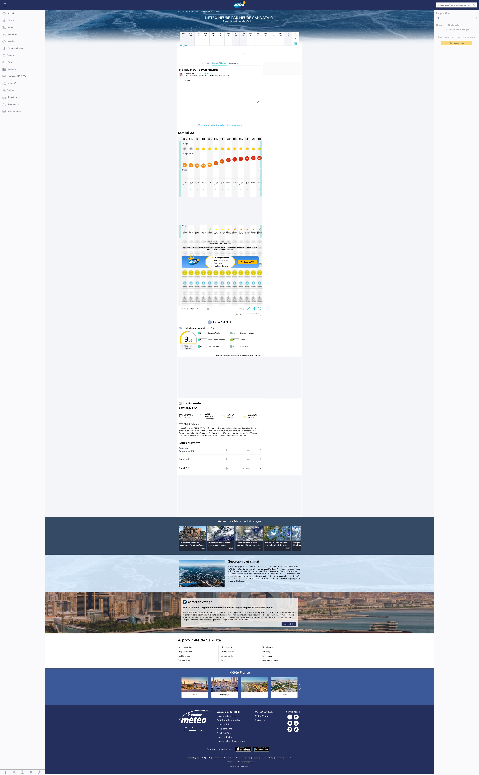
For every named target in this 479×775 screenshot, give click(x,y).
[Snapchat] (289, 723)
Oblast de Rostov (208, 11)
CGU (203, 758)
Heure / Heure (219, 63)
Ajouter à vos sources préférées (249, 314)
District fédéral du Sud (195, 11)
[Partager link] (249, 308)
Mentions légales (192, 758)
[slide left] (180, 169)
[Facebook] (289, 717)
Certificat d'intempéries (228, 720)
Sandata (217, 11)
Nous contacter (224, 737)
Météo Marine (262, 716)
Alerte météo (223, 724)
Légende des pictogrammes (231, 741)
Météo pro (260, 720)
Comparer (233, 63)
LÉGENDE (187, 81)
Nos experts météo (226, 716)
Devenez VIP (249, 262)
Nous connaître (224, 728)
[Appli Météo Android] (261, 749)
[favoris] (271, 18)
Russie (185, 11)
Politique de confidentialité (263, 758)
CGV (209, 758)
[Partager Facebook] (254, 308)
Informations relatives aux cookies (237, 758)
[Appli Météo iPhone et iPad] (243, 749)
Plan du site (217, 758)
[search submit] (474, 4)
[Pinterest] (289, 729)
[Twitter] (296, 717)
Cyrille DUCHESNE (204, 74)
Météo (179, 11)
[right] (299, 536)
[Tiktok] (296, 729)
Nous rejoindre (224, 732)
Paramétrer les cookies (284, 758)
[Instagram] (296, 723)
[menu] (6, 5)
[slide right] (261, 169)
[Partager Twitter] (259, 308)
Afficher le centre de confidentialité (240, 762)
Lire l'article (289, 624)
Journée (205, 63)
